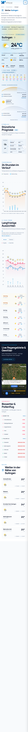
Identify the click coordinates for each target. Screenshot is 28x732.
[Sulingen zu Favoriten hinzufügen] (14, 37)
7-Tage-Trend (6, 70)
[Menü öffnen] (25, 2)
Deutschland (9, 7)
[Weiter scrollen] (24, 147)
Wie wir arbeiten (6, 235)
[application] (14, 194)
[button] (5, 146)
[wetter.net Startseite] (6, 2)
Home (2, 7)
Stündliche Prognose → (8, 72)
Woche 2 (11, 239)
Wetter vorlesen (20, 34)
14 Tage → (14, 70)
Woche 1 (5, 239)
